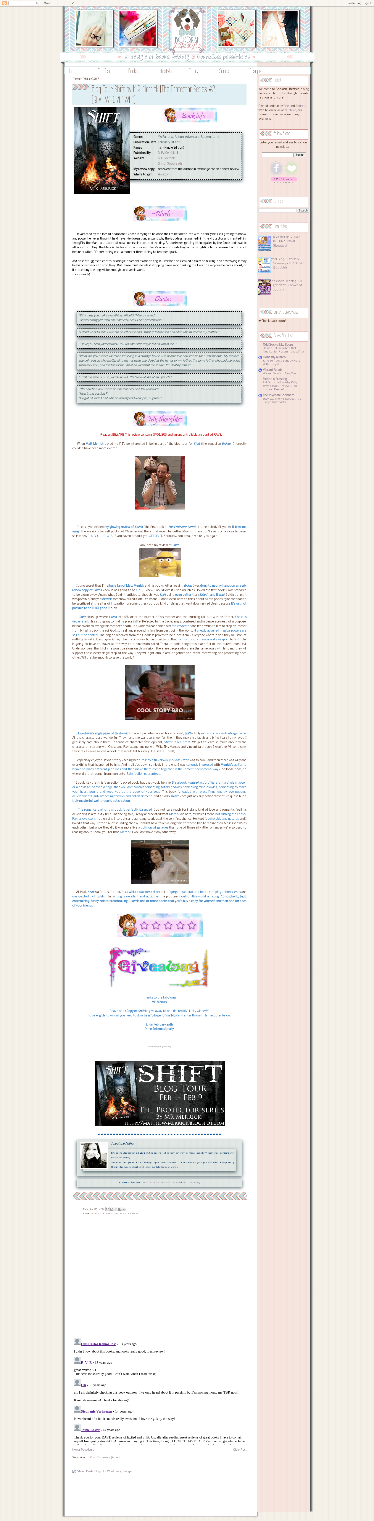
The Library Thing (191, 1182)
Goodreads (166, 1182)
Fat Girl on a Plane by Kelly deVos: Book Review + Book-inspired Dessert (281, 386)
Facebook (154, 1182)
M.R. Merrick (166, 153)
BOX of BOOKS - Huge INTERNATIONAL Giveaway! (285, 242)
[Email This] (107, 1209)
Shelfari (177, 1182)
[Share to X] (116, 1209)
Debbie (291, 110)
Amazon (163, 174)
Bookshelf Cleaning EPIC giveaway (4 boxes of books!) (286, 285)
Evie (286, 106)
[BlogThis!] (112, 1209)
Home (72, 70)
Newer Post (79, 1449)
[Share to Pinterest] (124, 1209)
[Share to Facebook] (120, 1209)
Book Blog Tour (106, 1213)
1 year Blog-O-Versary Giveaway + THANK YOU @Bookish (288, 263)
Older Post (240, 1449)
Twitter (145, 1182)
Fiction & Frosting (275, 379)
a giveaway (159, 1046)
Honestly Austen (274, 357)
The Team (105, 70)
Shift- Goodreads (170, 163)
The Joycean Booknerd (278, 395)
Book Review (129, 1213)
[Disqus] (159, 1279)
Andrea (300, 106)
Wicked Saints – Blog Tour (280, 373)
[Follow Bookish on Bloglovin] (284, 182)
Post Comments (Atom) (104, 1457)
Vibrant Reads (272, 370)
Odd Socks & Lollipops (278, 344)
